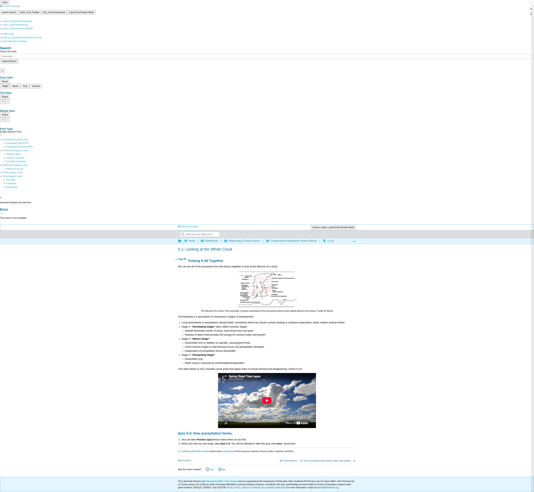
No (223, 469)
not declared (229, 451)
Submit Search (9, 61)
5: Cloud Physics (336, 241)
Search (183, 234)
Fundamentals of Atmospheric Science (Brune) (293, 241)
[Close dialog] (2, 213)
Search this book (8, 51)
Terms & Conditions (251, 487)
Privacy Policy (234, 487)
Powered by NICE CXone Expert (221, 481)
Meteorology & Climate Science (244, 241)
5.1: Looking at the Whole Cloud (192, 451)
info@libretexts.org (328, 487)
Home (191, 241)
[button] (11, 183)
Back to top (183, 460)
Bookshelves (212, 241)
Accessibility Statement (273, 487)
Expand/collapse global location (354, 240)
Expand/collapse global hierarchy (181, 241)
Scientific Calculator (16, 161)
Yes (212, 469)
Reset (5, 81)
